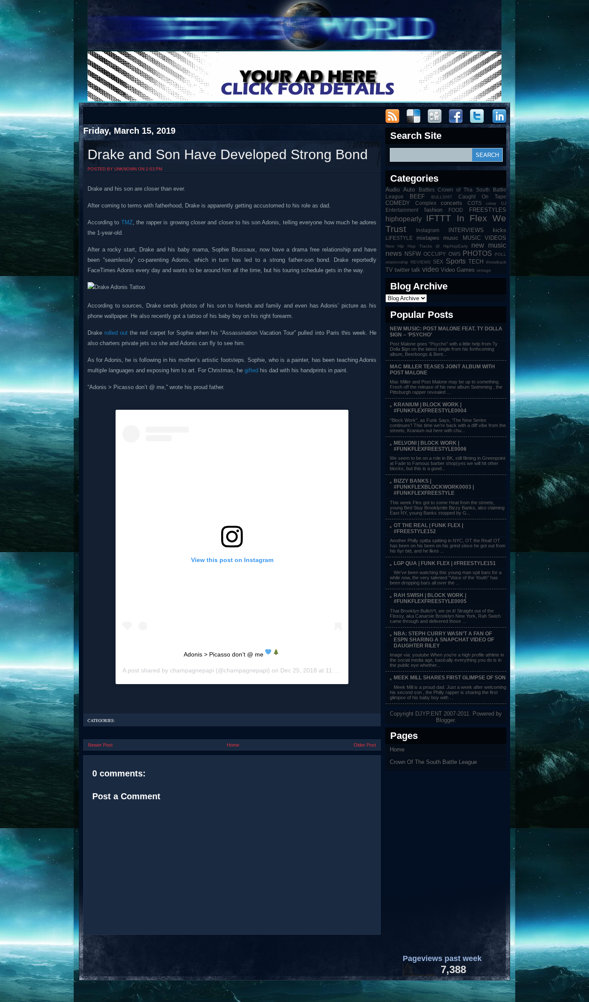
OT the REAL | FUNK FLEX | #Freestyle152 (428, 528)
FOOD (455, 210)
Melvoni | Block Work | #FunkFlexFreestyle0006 (430, 446)
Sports (456, 261)
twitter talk (407, 270)
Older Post (365, 745)
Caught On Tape (482, 196)
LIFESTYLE (399, 238)
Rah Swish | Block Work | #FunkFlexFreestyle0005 (430, 598)
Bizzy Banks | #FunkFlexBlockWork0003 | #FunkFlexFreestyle (434, 487)
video (430, 269)
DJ (503, 203)
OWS (454, 254)
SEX (438, 261)
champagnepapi (192, 670)
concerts (451, 203)
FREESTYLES (487, 210)
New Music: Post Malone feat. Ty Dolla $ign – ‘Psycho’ (446, 332)
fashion (433, 210)
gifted (251, 370)
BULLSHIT (441, 197)
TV (389, 270)
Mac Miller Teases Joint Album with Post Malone (442, 370)
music (450, 238)
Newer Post (100, 745)
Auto (409, 189)
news (393, 253)
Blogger (445, 720)
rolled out (116, 333)
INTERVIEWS (466, 230)
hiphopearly (403, 219)
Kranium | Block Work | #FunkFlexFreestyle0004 (430, 408)
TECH (475, 261)
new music (488, 245)
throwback (496, 262)
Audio (392, 189)
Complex (425, 203)
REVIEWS (420, 262)
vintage (483, 270)
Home (233, 745)
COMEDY (397, 203)
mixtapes (428, 238)
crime (491, 203)
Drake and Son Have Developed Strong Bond (228, 154)
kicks (499, 230)
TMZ (127, 222)
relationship (396, 262)
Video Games (458, 270)
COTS (474, 203)
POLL (500, 254)
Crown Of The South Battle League (433, 762)
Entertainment (401, 210)
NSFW (412, 254)
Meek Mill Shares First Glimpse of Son (450, 678)
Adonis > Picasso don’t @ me (224, 654)
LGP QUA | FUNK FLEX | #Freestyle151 (445, 563)
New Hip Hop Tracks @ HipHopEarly (426, 246)
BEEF (417, 196)
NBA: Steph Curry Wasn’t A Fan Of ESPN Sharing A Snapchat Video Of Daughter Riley (444, 640)
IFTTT (438, 218)
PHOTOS (477, 253)
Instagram (427, 230)
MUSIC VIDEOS (485, 238)
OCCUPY (434, 254)
